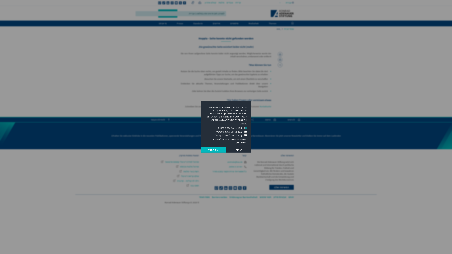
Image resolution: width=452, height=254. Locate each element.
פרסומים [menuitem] (234, 23)
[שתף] (280, 65)
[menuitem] (290, 23)
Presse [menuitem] (180, 23)
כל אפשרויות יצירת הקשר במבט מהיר (229, 171)
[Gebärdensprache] (193, 3)
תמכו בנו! (194, 185)
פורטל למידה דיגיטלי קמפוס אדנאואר (181, 162)
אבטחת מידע (280, 197)
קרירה (238, 2)
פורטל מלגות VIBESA (189, 166)
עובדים (230, 2)
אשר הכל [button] (213, 149)
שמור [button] (239, 149)
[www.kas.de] (282, 13)
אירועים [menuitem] (216, 23)
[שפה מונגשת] (200, 3)
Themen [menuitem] (272, 23)
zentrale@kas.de (235, 162)
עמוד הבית (289, 29)
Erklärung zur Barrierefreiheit (243, 197)
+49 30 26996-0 (236, 166)
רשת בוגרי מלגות (191, 171)
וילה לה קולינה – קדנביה (188, 181)
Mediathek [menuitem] (254, 23)
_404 (279, 29)
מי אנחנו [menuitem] (163, 23)
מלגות (221, 2)
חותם (291, 197)
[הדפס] (280, 59)
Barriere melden (219, 197)
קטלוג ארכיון (210, 2)
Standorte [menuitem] (198, 23)
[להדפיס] (280, 54)
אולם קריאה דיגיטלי (189, 176)
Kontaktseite (265, 106)
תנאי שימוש (265, 197)
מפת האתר (204, 197)
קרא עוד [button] (243, 123)
